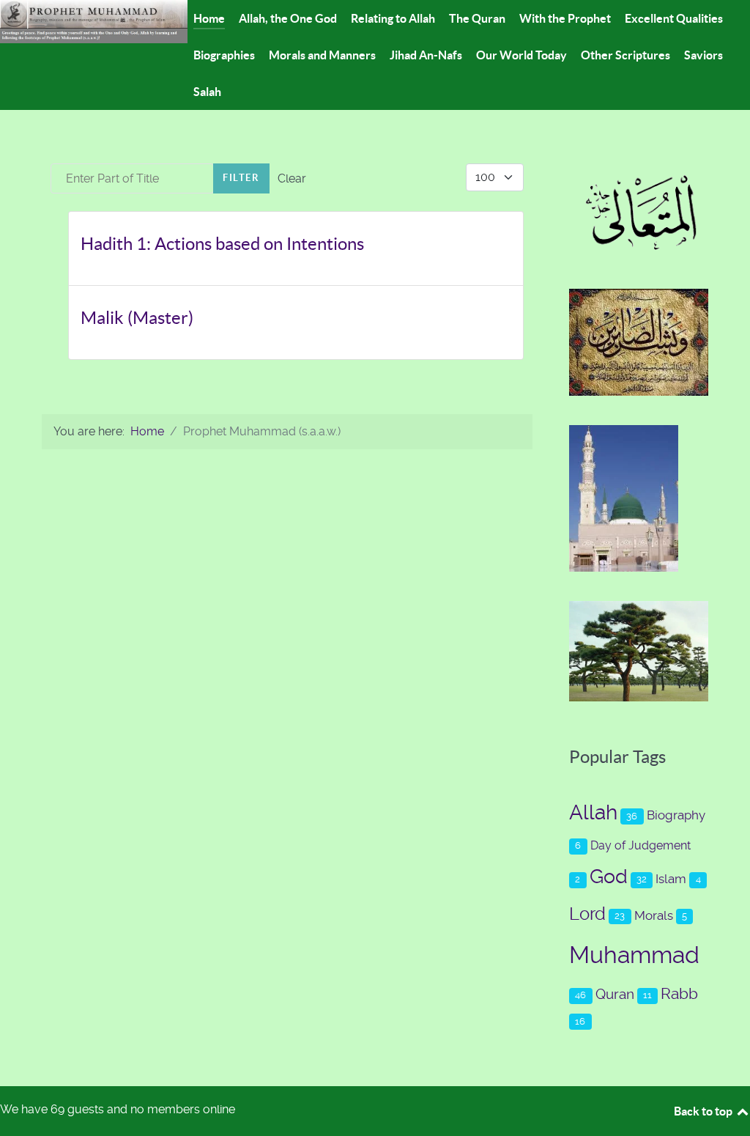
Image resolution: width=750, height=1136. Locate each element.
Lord (587, 914)
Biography (676, 815)
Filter (241, 177)
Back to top (704, 1111)
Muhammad (634, 955)
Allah (593, 812)
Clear (292, 178)
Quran (614, 994)
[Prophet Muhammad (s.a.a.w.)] (94, 21)
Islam (671, 878)
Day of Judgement (640, 845)
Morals (653, 915)
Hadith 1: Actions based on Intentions (222, 244)
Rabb (679, 993)
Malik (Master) (137, 318)
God (609, 876)
